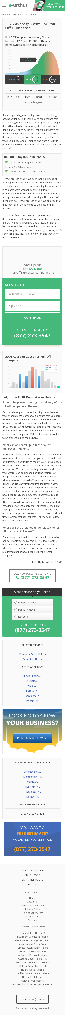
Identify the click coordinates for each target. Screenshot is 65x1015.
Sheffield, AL (32, 680)
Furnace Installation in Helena (32, 947)
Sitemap (32, 920)
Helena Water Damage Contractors (33, 940)
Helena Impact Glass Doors (32, 944)
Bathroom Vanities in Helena (32, 936)
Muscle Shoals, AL (32, 675)
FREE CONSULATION (32, 870)
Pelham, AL (32, 700)
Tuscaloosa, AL (32, 695)
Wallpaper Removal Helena (32, 955)
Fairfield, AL (32, 690)
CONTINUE (32, 318)
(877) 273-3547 (32, 335)
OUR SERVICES (32, 875)
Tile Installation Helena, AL (32, 933)
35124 (40, 813)
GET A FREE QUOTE (32, 879)
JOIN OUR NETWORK (32, 738)
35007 (24, 813)
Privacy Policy (32, 909)
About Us (33, 901)
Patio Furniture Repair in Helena (33, 962)
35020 (32, 813)
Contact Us (32, 916)
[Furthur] (18, 5)
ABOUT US (32, 884)
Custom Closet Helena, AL (32, 958)
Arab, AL (32, 685)
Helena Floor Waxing (32, 980)
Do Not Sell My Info (32, 912)
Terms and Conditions (32, 905)
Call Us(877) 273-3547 (34, 999)
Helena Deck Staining (32, 969)
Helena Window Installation (32, 951)
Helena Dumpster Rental (32, 966)
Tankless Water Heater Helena (32, 973)
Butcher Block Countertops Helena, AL (32, 984)
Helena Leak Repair (32, 977)
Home (32, 898)
